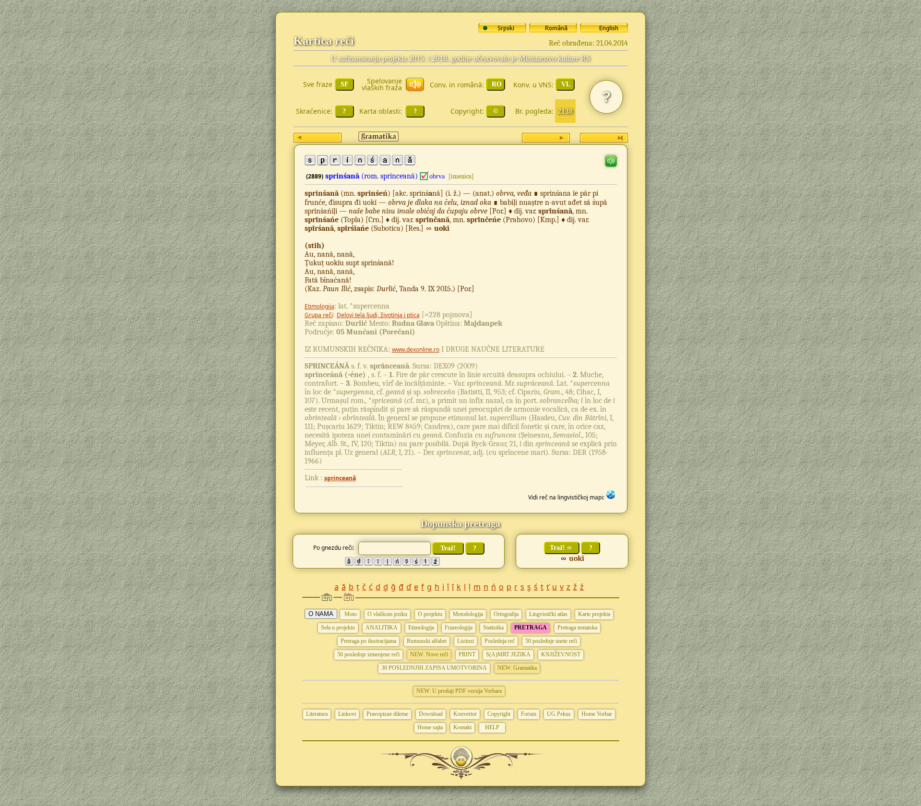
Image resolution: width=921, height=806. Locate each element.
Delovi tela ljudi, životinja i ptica (378, 315)
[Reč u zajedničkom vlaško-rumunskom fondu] (424, 176)
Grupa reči (319, 315)
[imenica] (461, 176)
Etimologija (319, 306)
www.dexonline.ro (415, 349)
